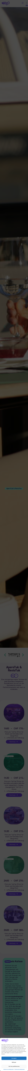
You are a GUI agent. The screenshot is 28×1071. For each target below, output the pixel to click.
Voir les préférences (14, 1066)
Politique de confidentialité (19, 1069)
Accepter (14, 1058)
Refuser (14, 1062)
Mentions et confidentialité (9, 1069)
